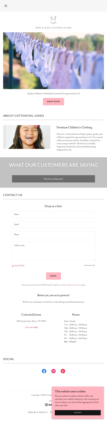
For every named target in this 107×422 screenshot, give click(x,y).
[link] (53, 20)
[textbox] (53, 214)
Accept (78, 413)
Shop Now (53, 101)
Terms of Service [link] (75, 285)
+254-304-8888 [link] (31, 327)
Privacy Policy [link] (62, 285)
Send (53, 276)
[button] (5, 5)
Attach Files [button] (19, 265)
